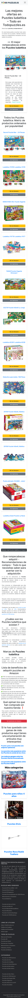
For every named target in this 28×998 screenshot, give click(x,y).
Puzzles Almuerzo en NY (9, 982)
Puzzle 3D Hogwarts (8, 892)
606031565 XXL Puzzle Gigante (14, 202)
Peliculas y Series (6, 947)
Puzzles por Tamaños (7, 943)
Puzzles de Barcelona (8, 966)
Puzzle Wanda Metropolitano (10, 908)
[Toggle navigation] (25, 2)
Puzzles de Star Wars (8, 974)
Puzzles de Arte (6, 960)
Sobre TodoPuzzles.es (7, 925)
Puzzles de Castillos (8, 962)
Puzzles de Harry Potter (9, 904)
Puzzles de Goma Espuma (9, 964)
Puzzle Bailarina (6, 898)
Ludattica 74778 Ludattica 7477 (14, 236)
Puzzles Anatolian (7, 984)
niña (15, 609)
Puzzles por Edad (6, 941)
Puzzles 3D (4, 939)
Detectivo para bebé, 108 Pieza (14, 377)
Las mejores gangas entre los (12, 757)
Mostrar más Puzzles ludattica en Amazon (14, 550)
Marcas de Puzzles (6, 937)
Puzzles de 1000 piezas (9, 976)
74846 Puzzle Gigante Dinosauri (14, 272)
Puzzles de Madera (6, 950)
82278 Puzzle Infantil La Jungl (14, 308)
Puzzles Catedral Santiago (9, 913)
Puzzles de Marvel (7, 906)
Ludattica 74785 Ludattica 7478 (14, 167)
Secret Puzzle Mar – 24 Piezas (14, 132)
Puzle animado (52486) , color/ (14, 481)
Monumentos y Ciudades (9, 896)
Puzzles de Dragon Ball (8, 978)
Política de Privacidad (7, 929)
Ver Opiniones (14, 109)
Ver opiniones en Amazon (14, 721)
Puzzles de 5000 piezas (9, 957)
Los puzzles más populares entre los (13, 752)
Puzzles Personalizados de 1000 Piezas (13, 894)
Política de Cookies (6, 927)
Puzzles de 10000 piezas (9, 915)
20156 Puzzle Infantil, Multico (14, 412)
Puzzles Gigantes (7, 980)
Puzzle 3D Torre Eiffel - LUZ (9, 888)
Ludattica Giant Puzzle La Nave (14, 516)
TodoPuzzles (17, 996)
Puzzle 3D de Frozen (8, 890)
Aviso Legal (4, 931)
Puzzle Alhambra (7, 910)
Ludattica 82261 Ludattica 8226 (14, 342)
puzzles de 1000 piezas (8, 614)
